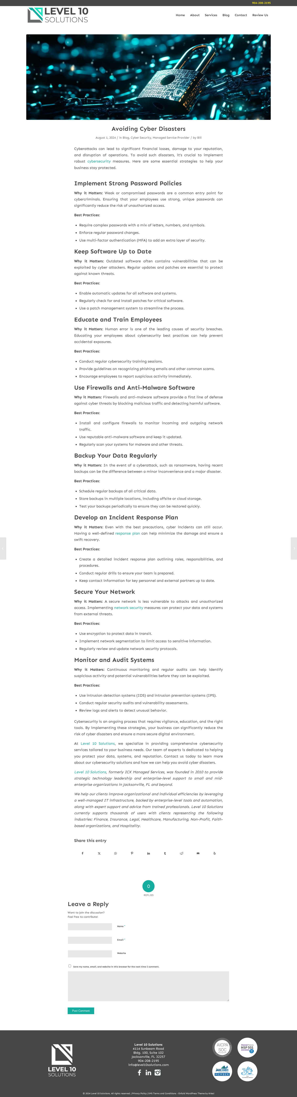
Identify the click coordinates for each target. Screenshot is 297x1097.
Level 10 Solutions (98, 743)
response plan (127, 533)
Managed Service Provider (171, 137)
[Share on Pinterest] (132, 853)
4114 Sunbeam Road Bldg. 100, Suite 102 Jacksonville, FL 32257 (148, 1051)
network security (128, 607)
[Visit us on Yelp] (214, 853)
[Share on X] (99, 853)
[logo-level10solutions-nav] (58, 15)
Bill (199, 137)
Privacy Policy (139, 1093)
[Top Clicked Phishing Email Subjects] (294, 548)
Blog (126, 137)
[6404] (148, 77)
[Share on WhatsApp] (115, 853)
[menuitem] (180, 15)
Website (121, 953)
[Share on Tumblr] (165, 853)
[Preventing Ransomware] (3, 548)
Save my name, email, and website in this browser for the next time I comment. (116, 966)
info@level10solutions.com (148, 1065)
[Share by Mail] (198, 853)
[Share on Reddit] (181, 853)
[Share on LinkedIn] (148, 853)
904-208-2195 (261, 3)
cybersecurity (99, 161)
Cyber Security (141, 137)
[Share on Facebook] (82, 853)
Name (121, 926)
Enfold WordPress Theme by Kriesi (196, 1093)
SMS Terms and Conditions (162, 1093)
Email (121, 939)
